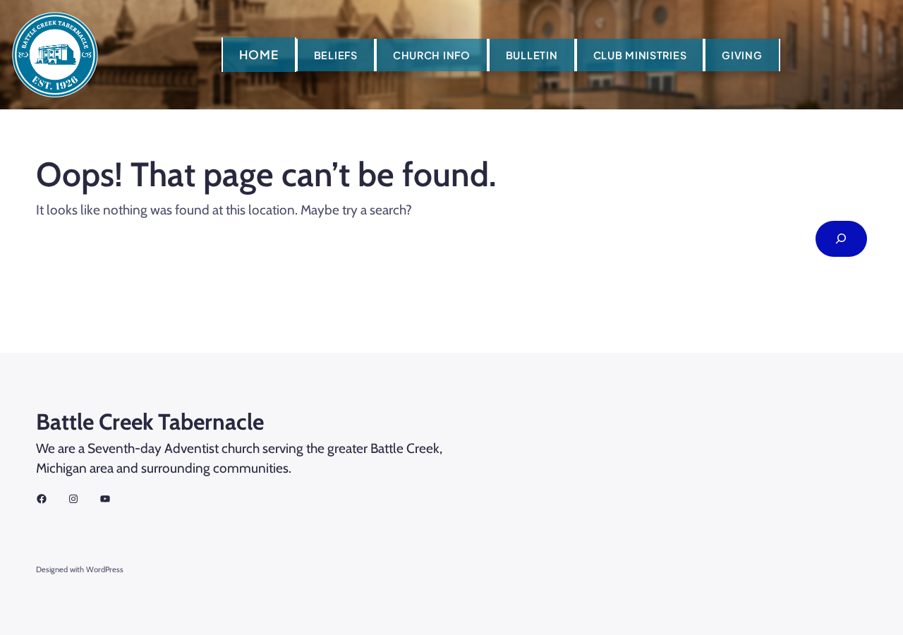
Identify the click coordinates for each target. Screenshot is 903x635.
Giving (742, 55)
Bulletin (532, 55)
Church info (432, 55)
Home (258, 54)
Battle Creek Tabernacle (150, 421)
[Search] (841, 239)
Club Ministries (640, 55)
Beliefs (336, 55)
